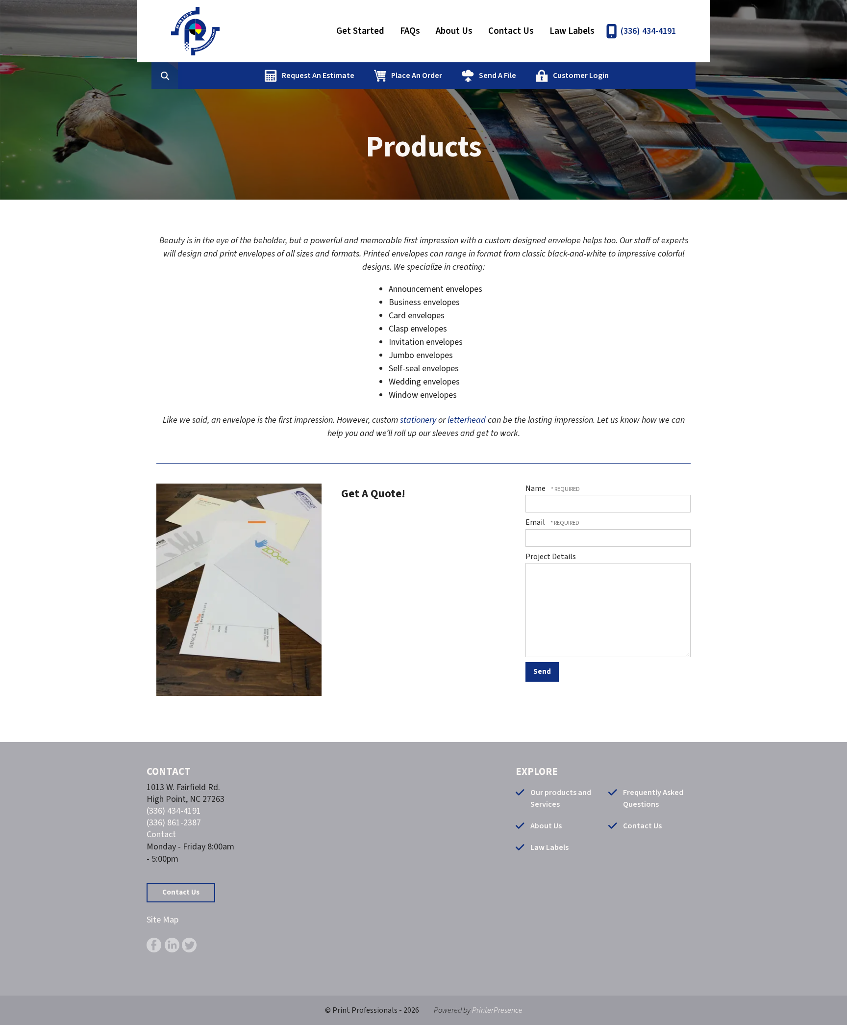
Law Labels (572, 31)
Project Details (550, 556)
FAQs (410, 31)
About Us (454, 31)
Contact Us (511, 31)
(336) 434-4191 (648, 31)
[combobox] (180, 75)
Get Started (360, 31)
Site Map (162, 920)
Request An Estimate (318, 75)
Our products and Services (560, 798)
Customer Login (581, 75)
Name (536, 488)
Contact (161, 834)
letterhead (467, 420)
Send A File (497, 75)
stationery (418, 420)
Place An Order (416, 75)
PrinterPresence (497, 1010)
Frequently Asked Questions (653, 798)
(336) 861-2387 (174, 823)
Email (536, 522)
